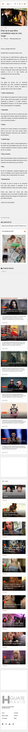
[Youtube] (19, 4)
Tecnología (4, 718)
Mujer (6, 27)
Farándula (4, 307)
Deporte (16, 715)
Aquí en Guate (5, 715)
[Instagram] (22, 4)
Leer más (5, 500)
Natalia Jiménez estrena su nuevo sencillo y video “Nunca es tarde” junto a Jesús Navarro (14, 311)
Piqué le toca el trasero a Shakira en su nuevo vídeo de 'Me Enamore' (14, 586)
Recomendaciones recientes (9, 298)
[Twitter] (15, 4)
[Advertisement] (12, 285)
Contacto (16, 713)
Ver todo (24, 298)
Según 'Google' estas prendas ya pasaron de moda (13, 259)
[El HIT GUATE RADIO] (9, 4)
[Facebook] (17, 4)
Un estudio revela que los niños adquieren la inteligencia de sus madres (13, 245)
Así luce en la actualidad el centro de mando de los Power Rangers (13, 549)
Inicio (2, 27)
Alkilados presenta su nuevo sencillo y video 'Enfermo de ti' (12, 415)
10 (4, 657)
